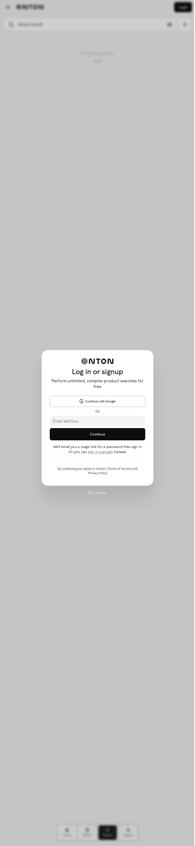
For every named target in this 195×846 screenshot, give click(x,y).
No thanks (97, 492)
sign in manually (100, 452)
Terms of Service (119, 469)
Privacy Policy (97, 473)
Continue (97, 434)
